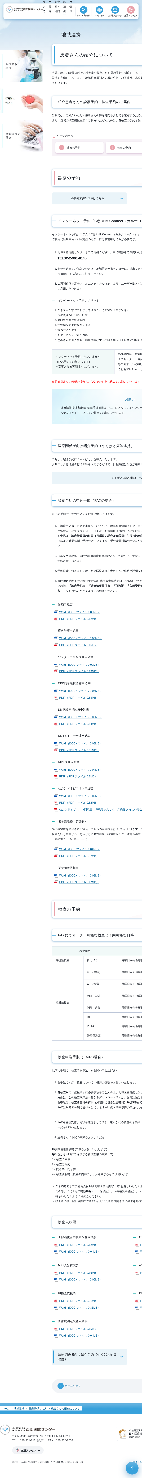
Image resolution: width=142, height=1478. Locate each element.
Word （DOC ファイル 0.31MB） (79, 1307)
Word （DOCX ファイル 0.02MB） (80, 796)
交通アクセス (130, 15)
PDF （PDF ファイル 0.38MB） (79, 697)
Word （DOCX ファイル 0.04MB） (80, 769)
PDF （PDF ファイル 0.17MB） (79, 882)
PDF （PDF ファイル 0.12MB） (79, 618)
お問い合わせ (115, 15)
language (99, 15)
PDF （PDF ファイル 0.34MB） (79, 723)
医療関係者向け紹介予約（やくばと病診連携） (87, 1357)
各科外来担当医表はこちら (87, 198)
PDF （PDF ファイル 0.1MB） (78, 645)
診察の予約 (74, 147)
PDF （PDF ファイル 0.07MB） (79, 855)
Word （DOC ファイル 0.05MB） (79, 612)
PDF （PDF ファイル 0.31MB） (79, 750)
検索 (83, 15)
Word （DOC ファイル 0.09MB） (79, 664)
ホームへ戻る (73, 1385)
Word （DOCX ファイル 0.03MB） (80, 638)
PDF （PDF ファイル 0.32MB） (79, 802)
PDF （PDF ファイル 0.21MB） (79, 1300)
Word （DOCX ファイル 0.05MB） (80, 690)
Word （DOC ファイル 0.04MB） (79, 849)
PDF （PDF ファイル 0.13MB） (79, 671)
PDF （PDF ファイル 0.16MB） (79, 1272)
